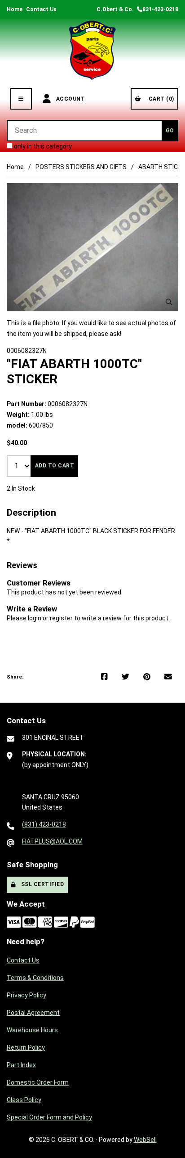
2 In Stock (21, 488)
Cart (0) (159, 99)
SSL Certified (41, 884)
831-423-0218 (160, 9)
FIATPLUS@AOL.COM (52, 841)
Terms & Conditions (35, 977)
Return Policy (26, 1047)
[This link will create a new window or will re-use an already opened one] (104, 677)
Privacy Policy (26, 995)
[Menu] (21, 99)
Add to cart (55, 465)
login (34, 618)
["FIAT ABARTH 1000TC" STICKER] (92, 247)
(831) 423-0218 (44, 824)
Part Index (21, 1065)
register (61, 618)
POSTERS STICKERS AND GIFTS (81, 166)
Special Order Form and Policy (49, 1117)
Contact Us (41, 9)
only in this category (42, 146)
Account (69, 99)
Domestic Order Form (38, 1082)
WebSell (145, 1139)
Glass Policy (24, 1099)
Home (14, 9)
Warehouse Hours (32, 1030)
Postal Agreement (33, 1012)
